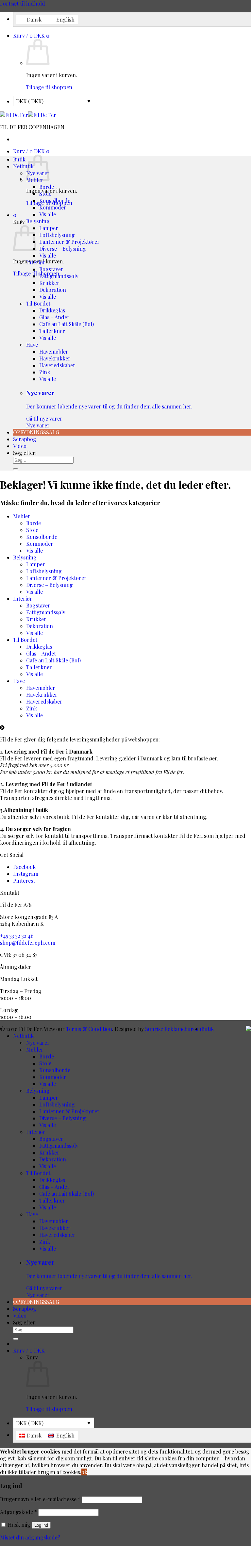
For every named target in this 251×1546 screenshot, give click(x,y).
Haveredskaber (57, 365)
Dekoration (52, 289)
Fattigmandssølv (58, 276)
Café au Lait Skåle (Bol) (66, 324)
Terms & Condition (89, 1028)
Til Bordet (38, 303)
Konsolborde (54, 200)
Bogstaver (51, 269)
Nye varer (109, 409)
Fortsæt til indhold (22, 3)
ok (84, 1472)
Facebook (24, 866)
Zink (44, 372)
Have (32, 344)
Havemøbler (53, 351)
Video (19, 445)
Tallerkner (52, 330)
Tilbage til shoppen (49, 87)
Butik (19, 159)
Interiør (35, 262)
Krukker (49, 282)
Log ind (41, 1525)
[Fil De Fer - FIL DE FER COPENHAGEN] (28, 114)
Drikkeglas (52, 310)
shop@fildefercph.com (27, 942)
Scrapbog (24, 439)
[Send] (15, 469)
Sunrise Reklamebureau (173, 1028)
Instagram (25, 873)
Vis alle (47, 214)
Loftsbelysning (57, 234)
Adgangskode (18, 1511)
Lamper (48, 227)
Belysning (38, 221)
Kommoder (52, 207)
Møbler (21, 516)
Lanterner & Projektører (69, 241)
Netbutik (23, 166)
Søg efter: (25, 452)
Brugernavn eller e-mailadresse (40, 1499)
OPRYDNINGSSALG (36, 432)
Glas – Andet (54, 317)
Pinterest (24, 880)
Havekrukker (55, 358)
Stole (45, 193)
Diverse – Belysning (62, 248)
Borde (46, 186)
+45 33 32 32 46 (17, 935)
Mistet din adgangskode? (30, 1537)
